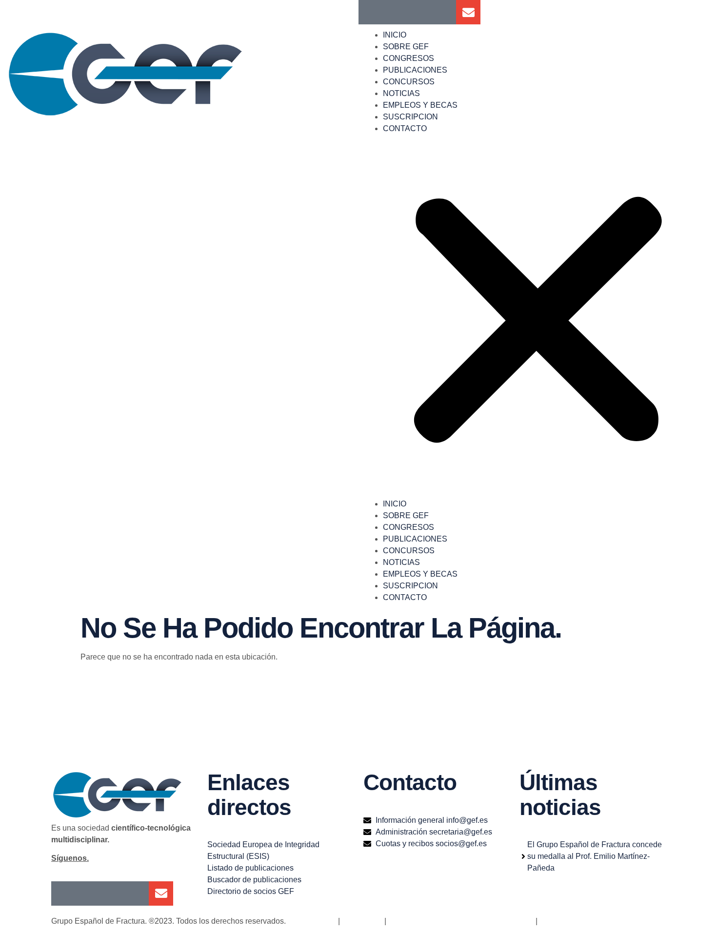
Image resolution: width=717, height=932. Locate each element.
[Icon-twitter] (395, 12)
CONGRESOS (408, 58)
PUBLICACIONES (415, 70)
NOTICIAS (401, 93)
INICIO (394, 35)
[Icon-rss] (444, 12)
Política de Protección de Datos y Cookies (461, 921)
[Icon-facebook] (370, 12)
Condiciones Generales (580, 921)
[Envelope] (468, 12)
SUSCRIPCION (410, 117)
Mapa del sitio (312, 921)
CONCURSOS (409, 82)
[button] (537, 316)
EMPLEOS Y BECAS (420, 105)
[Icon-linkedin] (419, 12)
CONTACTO (405, 128)
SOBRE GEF (406, 46)
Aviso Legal (361, 921)
